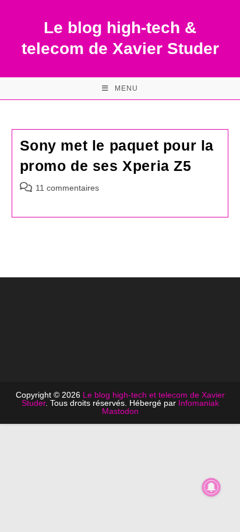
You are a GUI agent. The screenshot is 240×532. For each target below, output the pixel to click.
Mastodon (120, 411)
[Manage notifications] (211, 487)
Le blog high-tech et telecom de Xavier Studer (123, 399)
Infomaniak (198, 403)
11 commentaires (67, 187)
